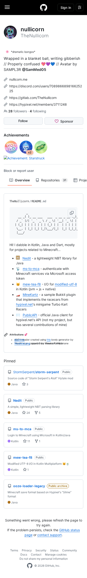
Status (54, 550)
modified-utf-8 (66, 284)
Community (69, 550)
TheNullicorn (19, 201)
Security (40, 550)
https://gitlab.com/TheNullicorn (33, 98)
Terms (14, 550)
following (38, 111)
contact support (49, 535)
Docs (23, 554)
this (49, 339)
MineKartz (30, 295)
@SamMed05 (34, 69)
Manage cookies (56, 554)
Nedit (27, 258)
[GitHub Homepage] (29, 566)
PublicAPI (30, 315)
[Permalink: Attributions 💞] (6, 335)
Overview (22, 180)
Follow (23, 121)
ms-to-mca (31, 269)
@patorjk (19, 339)
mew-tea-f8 (32, 284)
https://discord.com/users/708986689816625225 (45, 88)
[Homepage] (43, 7)
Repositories (53, 180)
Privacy (27, 550)
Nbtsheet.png (22, 343)
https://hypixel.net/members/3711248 (38, 104)
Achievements (16, 135)
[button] (72, 213)
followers (18, 111)
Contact (36, 554)
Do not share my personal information (43, 558)
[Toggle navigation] (7, 7)
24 (28, 412)
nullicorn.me (18, 79)
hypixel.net (24, 304)
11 (28, 441)
